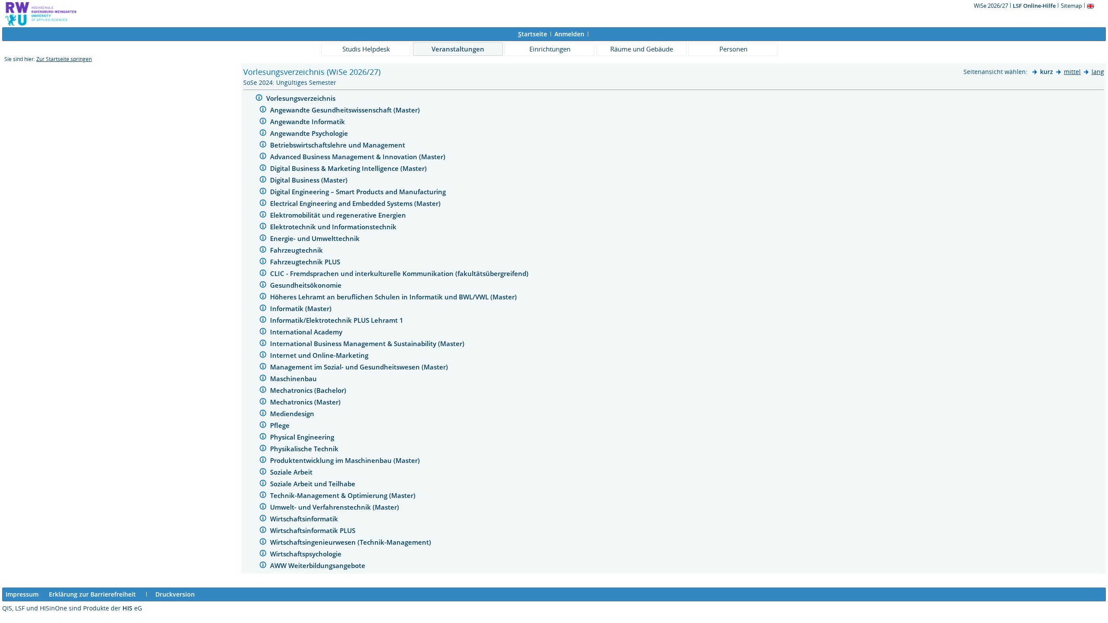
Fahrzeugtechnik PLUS (306, 261)
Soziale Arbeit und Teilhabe (313, 483)
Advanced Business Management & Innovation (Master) (358, 156)
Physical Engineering (303, 437)
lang (1098, 71)
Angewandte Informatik (308, 121)
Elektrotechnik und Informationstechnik (334, 226)
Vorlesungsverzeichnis (301, 98)
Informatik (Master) (301, 308)
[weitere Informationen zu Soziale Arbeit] (263, 473)
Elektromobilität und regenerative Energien (339, 215)
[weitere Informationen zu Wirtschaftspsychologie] (263, 554)
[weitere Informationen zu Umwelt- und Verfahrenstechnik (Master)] (263, 508)
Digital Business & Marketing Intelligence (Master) (349, 168)
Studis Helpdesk (366, 49)
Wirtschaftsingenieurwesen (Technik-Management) (351, 542)
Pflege (280, 425)
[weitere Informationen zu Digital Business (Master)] (263, 181)
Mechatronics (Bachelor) (309, 390)
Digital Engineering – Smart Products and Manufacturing (359, 191)
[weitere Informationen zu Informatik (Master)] (263, 309)
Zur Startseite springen (64, 59)
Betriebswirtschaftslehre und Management (338, 145)
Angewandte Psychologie (310, 133)
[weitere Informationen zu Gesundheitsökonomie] (263, 286)
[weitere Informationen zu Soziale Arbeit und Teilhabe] (263, 484)
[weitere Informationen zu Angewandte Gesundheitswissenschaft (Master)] (263, 110)
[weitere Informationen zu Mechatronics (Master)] (263, 402)
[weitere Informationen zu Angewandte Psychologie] (263, 134)
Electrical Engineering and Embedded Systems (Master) (356, 203)
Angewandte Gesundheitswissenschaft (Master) (346, 110)
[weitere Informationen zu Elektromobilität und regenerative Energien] (263, 216)
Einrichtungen (549, 49)
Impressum (22, 594)
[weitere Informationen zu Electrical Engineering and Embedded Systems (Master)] (263, 204)
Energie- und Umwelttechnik (315, 238)
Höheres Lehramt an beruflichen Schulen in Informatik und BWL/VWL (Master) (394, 296)
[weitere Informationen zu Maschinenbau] (263, 379)
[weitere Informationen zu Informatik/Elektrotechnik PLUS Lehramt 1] (263, 321)
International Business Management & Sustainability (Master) (368, 343)
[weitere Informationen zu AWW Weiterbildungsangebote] (263, 566)
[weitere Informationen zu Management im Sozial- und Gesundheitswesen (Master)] (263, 367)
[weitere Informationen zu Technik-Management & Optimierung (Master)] (263, 496)
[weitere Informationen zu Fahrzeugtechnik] (263, 251)
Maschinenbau (294, 378)
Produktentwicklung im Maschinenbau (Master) (346, 460)
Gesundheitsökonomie (306, 285)
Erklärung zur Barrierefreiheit (92, 594)
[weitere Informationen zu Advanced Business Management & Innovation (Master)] (263, 157)
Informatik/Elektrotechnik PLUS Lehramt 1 (337, 320)
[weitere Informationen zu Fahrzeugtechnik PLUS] (263, 262)
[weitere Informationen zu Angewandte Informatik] (263, 122)
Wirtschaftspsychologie (306, 553)
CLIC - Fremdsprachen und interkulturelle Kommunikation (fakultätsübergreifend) (400, 273)
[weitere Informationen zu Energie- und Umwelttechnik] (263, 239)
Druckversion (175, 594)
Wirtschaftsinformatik (305, 518)
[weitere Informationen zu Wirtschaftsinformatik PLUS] (263, 531)
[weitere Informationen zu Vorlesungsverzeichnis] (259, 99)
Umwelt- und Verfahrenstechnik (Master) (335, 507)
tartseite (532, 34)
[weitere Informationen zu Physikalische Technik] (263, 449)
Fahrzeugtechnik (297, 250)
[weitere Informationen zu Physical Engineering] (263, 438)
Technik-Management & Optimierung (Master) (343, 495)
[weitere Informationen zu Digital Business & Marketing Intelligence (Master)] (263, 169)
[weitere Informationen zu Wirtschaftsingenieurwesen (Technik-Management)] (263, 543)
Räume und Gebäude (641, 49)
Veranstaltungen (458, 49)
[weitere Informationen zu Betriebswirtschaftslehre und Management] (263, 145)
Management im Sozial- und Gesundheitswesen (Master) (360, 367)
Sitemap (1071, 6)
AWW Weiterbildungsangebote (318, 565)
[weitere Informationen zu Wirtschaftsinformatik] (263, 519)
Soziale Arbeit (292, 472)
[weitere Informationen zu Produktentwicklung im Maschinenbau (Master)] (263, 461)
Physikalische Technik (305, 448)
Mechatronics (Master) (306, 402)
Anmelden (569, 34)
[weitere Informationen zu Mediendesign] (263, 414)
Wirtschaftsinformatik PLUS (313, 530)
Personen (733, 49)
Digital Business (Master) (309, 180)
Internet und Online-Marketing (320, 355)
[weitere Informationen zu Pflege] (263, 426)
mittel (1072, 71)
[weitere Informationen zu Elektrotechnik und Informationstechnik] (263, 227)
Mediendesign (293, 413)
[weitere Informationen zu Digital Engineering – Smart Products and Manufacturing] (263, 192)
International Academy (307, 332)
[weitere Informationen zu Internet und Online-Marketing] (263, 356)
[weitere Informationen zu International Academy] (263, 332)
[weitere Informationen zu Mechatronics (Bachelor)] (263, 391)
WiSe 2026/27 (991, 6)
